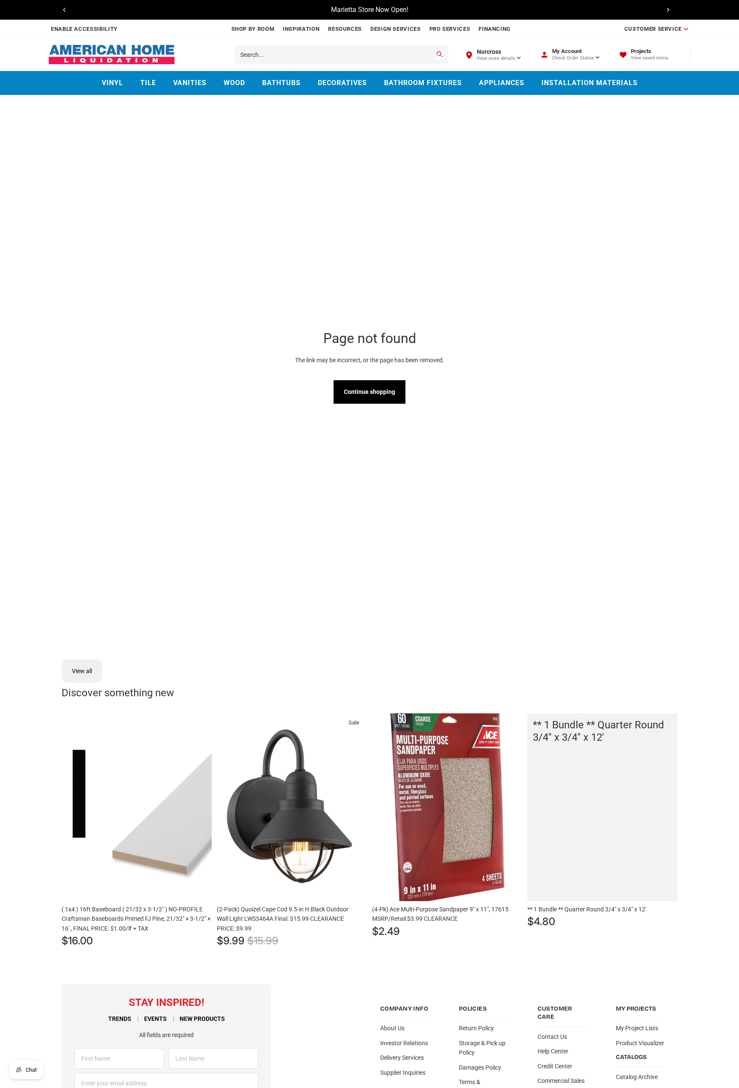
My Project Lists (637, 1028)
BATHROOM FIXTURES (423, 83)
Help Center (553, 1051)
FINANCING (495, 29)
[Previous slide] (64, 9)
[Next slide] (668, 9)
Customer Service (653, 29)
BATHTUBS (281, 83)
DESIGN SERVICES (395, 29)
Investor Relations (404, 1043)
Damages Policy (480, 1067)
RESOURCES (345, 29)
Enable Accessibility (84, 29)
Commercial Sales (561, 1080)
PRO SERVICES (449, 29)
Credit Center (555, 1066)
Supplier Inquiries (403, 1072)
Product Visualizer (640, 1043)
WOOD (234, 83)
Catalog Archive (637, 1076)
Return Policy (476, 1028)
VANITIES (190, 83)
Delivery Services (402, 1057)
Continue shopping (369, 391)
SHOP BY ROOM (253, 29)
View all (82, 671)
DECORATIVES (342, 83)
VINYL (112, 83)
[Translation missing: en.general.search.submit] (439, 54)
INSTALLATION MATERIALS (589, 83)
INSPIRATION (301, 29)
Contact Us (552, 1036)
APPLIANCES (501, 83)
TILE (148, 83)
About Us (392, 1028)
